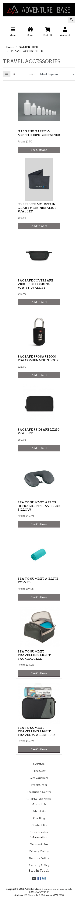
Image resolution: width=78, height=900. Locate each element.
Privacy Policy (39, 851)
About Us (39, 811)
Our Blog (39, 818)
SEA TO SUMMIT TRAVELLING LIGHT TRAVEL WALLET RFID (36, 731)
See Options (39, 149)
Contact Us (39, 825)
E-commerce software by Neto (56, 889)
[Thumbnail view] (6, 74)
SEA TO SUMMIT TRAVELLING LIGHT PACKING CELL (34, 655)
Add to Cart (39, 225)
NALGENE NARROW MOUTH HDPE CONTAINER (39, 133)
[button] (39, 33)
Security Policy (39, 865)
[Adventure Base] (39, 7)
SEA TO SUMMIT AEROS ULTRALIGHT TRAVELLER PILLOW (39, 506)
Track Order (39, 784)
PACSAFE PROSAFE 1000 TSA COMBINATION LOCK (38, 358)
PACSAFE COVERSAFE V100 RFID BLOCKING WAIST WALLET (35, 284)
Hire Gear (39, 770)
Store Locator (39, 832)
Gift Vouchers (39, 777)
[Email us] (34, 878)
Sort (32, 73)
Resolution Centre (39, 791)
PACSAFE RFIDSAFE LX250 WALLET (38, 431)
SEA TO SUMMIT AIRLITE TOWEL (38, 580)
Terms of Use (39, 844)
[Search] (71, 19)
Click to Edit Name (39, 798)
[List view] (14, 74)
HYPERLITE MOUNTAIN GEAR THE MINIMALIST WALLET (37, 207)
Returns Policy (39, 858)
